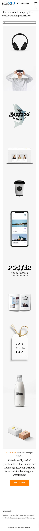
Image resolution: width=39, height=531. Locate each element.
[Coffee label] (19, 188)
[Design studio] (19, 156)
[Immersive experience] (19, 74)
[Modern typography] (19, 270)
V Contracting (23, 3)
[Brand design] (19, 391)
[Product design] (19, 432)
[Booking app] (19, 229)
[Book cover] (19, 302)
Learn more (11, 452)
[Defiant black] (19, 42)
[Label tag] (19, 343)
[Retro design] (19, 115)
